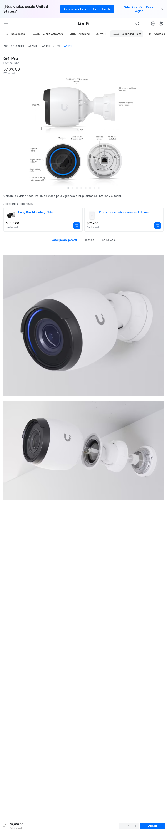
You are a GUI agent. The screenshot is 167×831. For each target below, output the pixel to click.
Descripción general (64, 240)
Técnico (89, 240)
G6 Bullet (18, 45)
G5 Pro (46, 45)
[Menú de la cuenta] (161, 23)
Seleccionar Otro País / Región (138, 9)
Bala (5, 45)
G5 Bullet (33, 45)
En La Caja (108, 240)
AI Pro (56, 45)
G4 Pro (68, 45)
